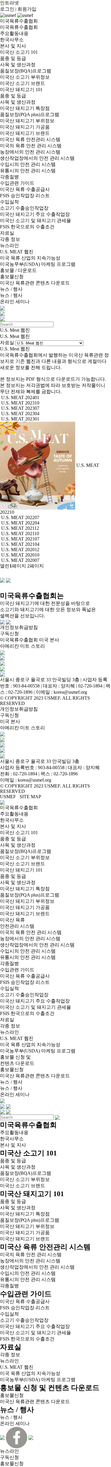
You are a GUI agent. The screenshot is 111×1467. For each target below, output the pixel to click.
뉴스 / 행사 (11, 289)
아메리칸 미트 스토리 (22, 646)
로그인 (7, 9)
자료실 (7, 232)
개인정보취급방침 (19, 627)
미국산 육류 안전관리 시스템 (30, 139)
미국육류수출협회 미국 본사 (29, 639)
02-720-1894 (25, 773)
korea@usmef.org (34, 779)
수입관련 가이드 (17, 183)
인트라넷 (9, 2)
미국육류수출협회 (19, 27)
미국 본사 (10, 721)
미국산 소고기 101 (19, 52)
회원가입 (26, 9)
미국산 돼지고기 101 (21, 89)
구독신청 (9, 633)
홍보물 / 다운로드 (18, 270)
